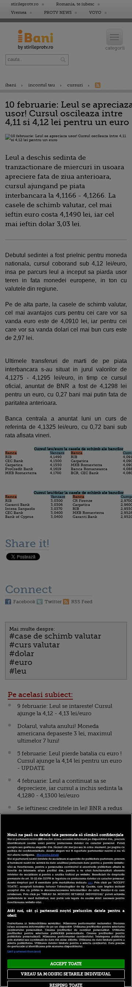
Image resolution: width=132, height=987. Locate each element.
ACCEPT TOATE (66, 963)
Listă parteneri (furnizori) (24, 951)
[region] (66, 900)
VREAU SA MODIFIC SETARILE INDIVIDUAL (66, 974)
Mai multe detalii (48, 855)
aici (90, 882)
